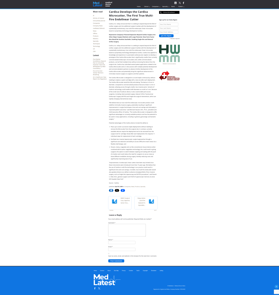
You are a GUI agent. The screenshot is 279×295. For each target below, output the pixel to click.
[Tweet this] (117, 190)
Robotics (95, 38)
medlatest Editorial (99, 28)
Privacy (124, 270)
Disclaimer (153, 270)
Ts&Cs (138, 270)
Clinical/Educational (99, 21)
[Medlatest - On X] (180, 3)
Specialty (165, 6)
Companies (155, 6)
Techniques (96, 44)
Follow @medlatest (169, 12)
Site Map (116, 270)
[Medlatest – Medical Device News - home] (99, 4)
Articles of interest (98, 18)
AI (93, 15)
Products (137, 186)
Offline (95, 33)
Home (139, 6)
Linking (161, 270)
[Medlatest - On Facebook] (183, 3)
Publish (180, 6)
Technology (96, 46)
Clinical (146, 6)
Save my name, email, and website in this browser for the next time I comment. (132, 256)
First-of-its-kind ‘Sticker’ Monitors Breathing (98, 72)
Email (110, 247)
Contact (102, 270)
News (173, 6)
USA (94, 51)
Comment (111, 223)
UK (94, 49)
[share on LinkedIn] (111, 190)
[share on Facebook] (123, 190)
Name (110, 240)
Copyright (145, 270)
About (109, 270)
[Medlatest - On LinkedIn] (175, 3)
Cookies (131, 270)
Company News (98, 26)
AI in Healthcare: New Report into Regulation (100, 78)
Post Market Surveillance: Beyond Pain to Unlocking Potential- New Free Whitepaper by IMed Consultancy (99, 63)
